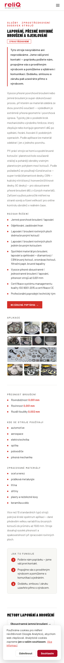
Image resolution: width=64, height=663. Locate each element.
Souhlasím (47, 653)
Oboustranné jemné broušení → (30, 623)
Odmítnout (25, 653)
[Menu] (57, 5)
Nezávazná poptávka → (25, 304)
